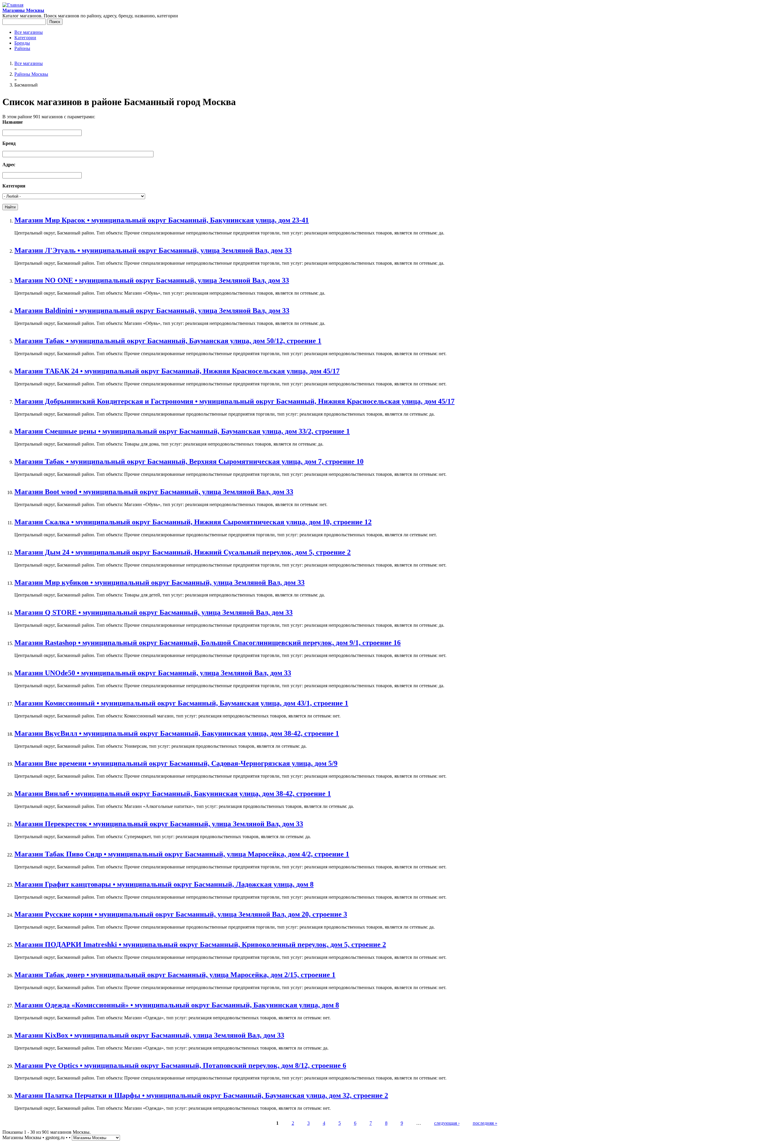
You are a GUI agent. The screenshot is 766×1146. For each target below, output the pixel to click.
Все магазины (28, 32)
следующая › (447, 1123)
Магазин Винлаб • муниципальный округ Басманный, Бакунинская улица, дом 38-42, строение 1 (172, 793)
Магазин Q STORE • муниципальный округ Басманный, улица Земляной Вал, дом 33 (153, 612)
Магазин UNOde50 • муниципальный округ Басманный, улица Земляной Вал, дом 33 (152, 673)
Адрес (8, 164)
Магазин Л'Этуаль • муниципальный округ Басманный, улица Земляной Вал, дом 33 (153, 250)
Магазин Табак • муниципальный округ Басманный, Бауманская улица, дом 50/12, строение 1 (167, 341)
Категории (25, 37)
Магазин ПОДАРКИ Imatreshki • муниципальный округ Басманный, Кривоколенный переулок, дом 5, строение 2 (200, 944)
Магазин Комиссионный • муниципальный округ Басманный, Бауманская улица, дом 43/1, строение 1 (181, 703)
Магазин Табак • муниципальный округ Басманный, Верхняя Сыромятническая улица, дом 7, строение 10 (189, 461)
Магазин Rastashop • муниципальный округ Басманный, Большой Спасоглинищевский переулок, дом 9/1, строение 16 (207, 643)
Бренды (22, 43)
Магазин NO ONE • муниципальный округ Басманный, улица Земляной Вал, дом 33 (151, 280)
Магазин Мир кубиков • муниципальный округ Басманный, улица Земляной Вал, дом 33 (159, 582)
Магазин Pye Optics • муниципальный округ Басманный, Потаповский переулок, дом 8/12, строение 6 (180, 1065)
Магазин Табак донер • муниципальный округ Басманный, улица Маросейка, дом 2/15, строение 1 (174, 975)
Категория (13, 185)
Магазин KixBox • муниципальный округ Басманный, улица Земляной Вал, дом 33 (149, 1035)
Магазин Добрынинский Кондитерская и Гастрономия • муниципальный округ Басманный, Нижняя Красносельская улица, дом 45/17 (234, 401)
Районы (22, 48)
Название (12, 122)
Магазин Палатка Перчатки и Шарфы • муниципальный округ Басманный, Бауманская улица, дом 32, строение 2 (201, 1095)
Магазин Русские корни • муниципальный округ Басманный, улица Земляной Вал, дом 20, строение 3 (180, 914)
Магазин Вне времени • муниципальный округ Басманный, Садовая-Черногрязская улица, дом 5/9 (176, 763)
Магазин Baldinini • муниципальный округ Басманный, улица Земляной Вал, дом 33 (151, 310)
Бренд (9, 143)
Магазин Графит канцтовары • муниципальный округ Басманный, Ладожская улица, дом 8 (164, 884)
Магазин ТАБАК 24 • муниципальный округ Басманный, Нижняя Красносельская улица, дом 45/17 (177, 371)
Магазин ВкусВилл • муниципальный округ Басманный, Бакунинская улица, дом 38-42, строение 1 (176, 733)
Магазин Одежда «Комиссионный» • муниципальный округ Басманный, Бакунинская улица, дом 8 (176, 1005)
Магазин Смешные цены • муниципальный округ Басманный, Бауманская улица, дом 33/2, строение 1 (182, 431)
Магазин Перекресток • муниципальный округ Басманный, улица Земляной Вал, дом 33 (158, 824)
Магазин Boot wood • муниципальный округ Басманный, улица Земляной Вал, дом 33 (153, 492)
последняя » (485, 1123)
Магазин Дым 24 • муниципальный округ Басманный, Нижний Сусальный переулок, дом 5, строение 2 (182, 552)
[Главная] (12, 4)
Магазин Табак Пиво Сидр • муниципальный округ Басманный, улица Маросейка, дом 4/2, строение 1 (181, 854)
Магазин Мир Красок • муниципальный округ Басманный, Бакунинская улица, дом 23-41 (161, 220)
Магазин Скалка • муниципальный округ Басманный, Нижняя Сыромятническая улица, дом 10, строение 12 (193, 522)
